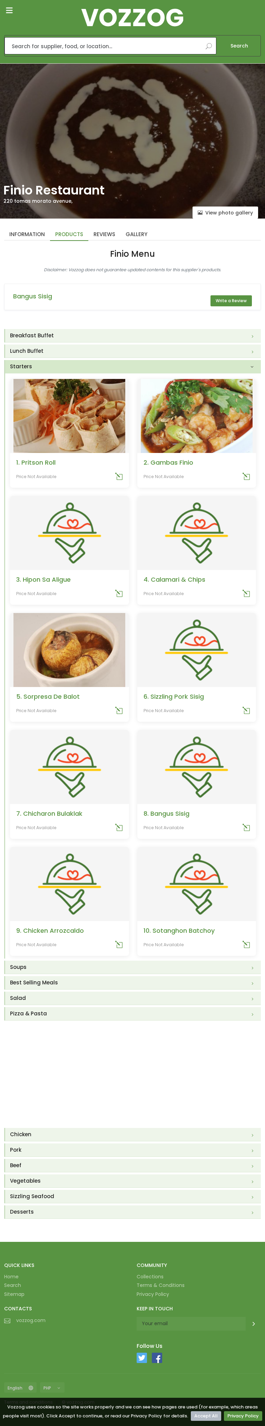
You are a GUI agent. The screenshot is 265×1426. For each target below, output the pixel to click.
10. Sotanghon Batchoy (179, 930)
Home (11, 1277)
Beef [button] (15, 1165)
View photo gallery (229, 212)
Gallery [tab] (136, 234)
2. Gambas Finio (168, 462)
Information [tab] (27, 234)
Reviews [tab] (104, 234)
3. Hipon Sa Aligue (43, 579)
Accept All (206, 1416)
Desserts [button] (22, 1211)
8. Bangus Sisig (166, 813)
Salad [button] (18, 998)
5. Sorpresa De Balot (48, 696)
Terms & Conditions (161, 1285)
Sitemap (14, 1294)
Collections (150, 1277)
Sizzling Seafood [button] (32, 1196)
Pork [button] (15, 1149)
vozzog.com (31, 1320)
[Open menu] (9, 10)
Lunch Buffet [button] (26, 351)
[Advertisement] (132, 1074)
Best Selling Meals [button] (34, 982)
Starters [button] (21, 366)
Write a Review (231, 301)
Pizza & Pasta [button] (28, 1013)
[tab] (133, 335)
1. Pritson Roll (36, 462)
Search (239, 45)
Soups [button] (18, 967)
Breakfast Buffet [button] (32, 335)
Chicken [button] (20, 1134)
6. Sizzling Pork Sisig (174, 696)
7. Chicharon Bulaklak (49, 813)
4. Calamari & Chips (174, 579)
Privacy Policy (243, 1416)
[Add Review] (118, 478)
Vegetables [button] (25, 1180)
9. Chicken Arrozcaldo (50, 930)
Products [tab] (69, 234)
